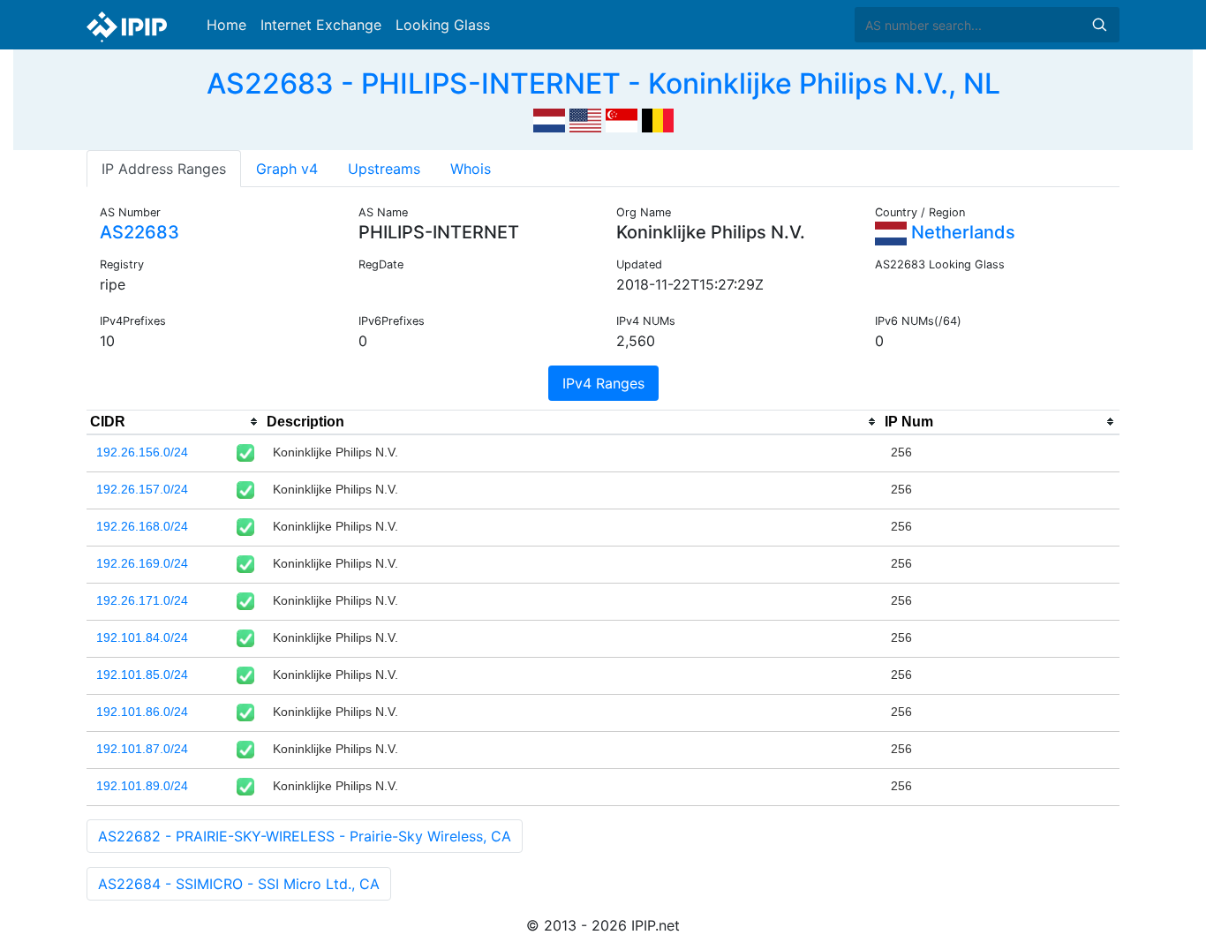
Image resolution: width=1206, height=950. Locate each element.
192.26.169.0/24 (142, 563)
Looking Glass (443, 25)
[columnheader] (175, 422)
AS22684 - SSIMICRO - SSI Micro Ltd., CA (239, 884)
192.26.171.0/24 (142, 600)
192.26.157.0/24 (142, 489)
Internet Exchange (320, 25)
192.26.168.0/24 (142, 526)
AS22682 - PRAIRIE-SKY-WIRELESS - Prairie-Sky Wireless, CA (304, 836)
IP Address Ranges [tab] (164, 168)
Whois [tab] (470, 168)
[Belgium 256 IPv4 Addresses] (658, 118)
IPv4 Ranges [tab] (603, 383)
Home (226, 25)
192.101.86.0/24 (142, 712)
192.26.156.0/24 (142, 452)
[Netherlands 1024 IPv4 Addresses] (549, 118)
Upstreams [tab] (384, 168)
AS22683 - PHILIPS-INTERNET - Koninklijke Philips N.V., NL (603, 83)
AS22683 (139, 232)
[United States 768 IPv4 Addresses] (585, 118)
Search (1099, 24)
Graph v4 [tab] (287, 168)
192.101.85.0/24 (142, 674)
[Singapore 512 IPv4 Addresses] (621, 118)
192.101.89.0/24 (142, 786)
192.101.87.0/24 (142, 749)
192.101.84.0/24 (142, 637)
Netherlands (961, 232)
